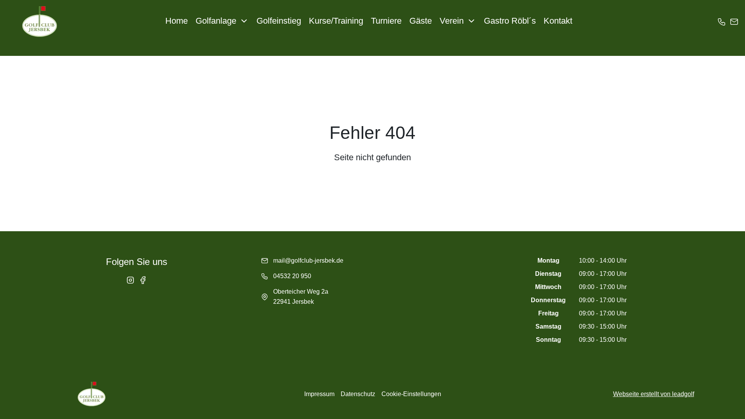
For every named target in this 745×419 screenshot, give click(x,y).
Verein (452, 21)
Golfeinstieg (278, 21)
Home (176, 21)
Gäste (420, 21)
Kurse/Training (336, 21)
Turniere (386, 21)
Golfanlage (216, 21)
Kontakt (558, 21)
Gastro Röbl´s (510, 21)
